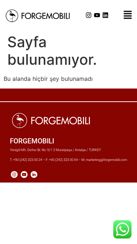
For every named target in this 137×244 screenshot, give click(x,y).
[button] (127, 15)
